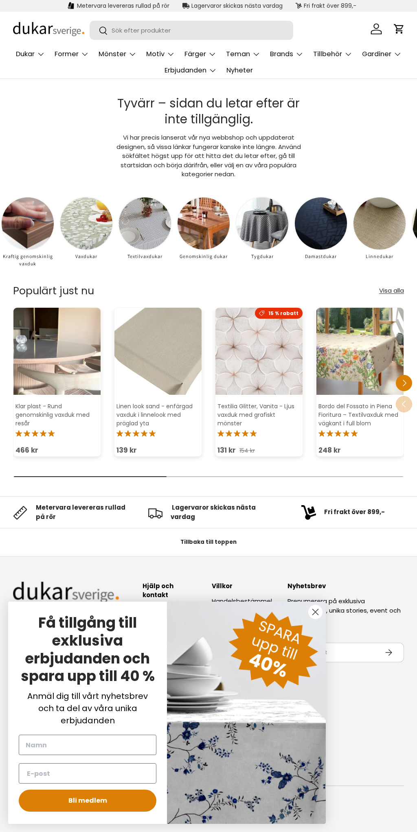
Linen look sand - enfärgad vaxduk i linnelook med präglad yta (154, 414)
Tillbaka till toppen (208, 542)
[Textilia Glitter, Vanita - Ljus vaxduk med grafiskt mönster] (259, 351)
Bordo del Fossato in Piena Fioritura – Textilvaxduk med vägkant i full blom (358, 414)
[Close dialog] (315, 612)
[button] (399, 29)
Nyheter (239, 70)
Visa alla (391, 290)
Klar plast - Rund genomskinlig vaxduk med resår (52, 414)
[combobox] (191, 30)
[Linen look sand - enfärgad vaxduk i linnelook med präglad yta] (158, 351)
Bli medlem (87, 800)
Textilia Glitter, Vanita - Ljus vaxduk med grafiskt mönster (255, 414)
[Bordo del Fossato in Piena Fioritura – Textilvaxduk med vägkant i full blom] (360, 351)
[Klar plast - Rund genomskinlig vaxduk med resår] (57, 351)
